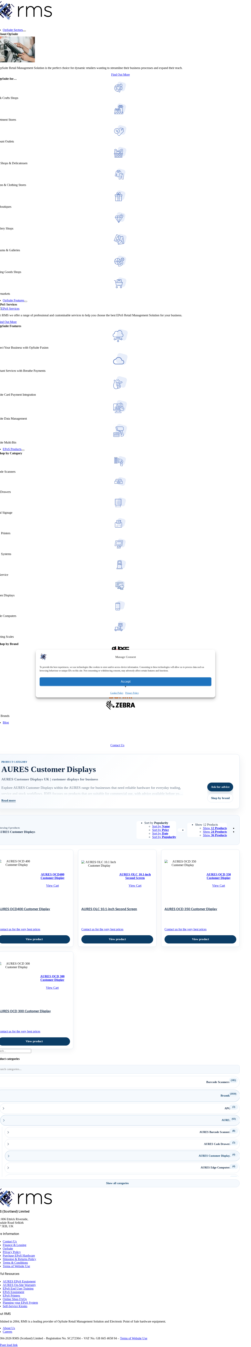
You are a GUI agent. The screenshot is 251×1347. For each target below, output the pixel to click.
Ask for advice (220, 786)
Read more (8, 800)
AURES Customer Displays (215, 1155)
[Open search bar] (6, 734)
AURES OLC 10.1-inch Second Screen (135, 876)
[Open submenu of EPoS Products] (23, 450)
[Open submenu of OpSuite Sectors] (24, 31)
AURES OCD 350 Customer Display (218, 876)
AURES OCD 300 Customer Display (52, 978)
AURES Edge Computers (215, 1167)
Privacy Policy (132, 692)
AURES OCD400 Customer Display (53, 876)
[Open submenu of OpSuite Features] (25, 301)
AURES (226, 1120)
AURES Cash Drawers (217, 1144)
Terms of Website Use (133, 1338)
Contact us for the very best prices (102, 929)
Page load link (9, 1345)
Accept (125, 681)
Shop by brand (220, 798)
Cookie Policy (116, 692)
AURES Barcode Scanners (214, 1132)
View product (117, 939)
